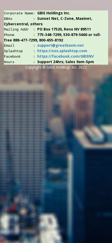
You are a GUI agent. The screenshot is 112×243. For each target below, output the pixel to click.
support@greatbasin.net (60, 45)
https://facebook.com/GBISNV (65, 56)
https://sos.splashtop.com (62, 50)
